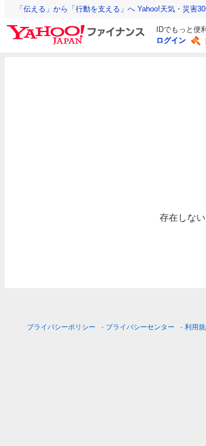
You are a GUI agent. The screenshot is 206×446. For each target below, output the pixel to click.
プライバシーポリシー (61, 327)
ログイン (171, 40)
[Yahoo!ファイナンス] (77, 28)
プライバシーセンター (140, 327)
